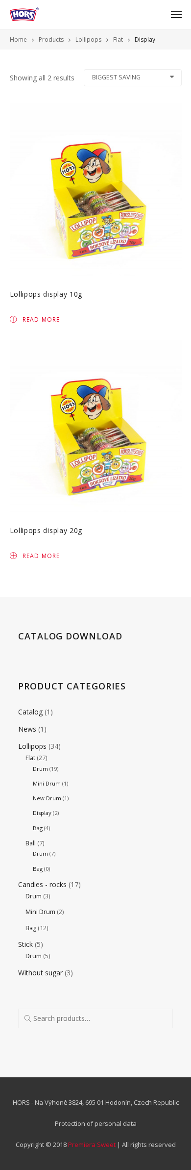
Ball (30, 843)
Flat (30, 758)
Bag (38, 828)
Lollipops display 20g (46, 530)
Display (42, 812)
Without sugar (40, 972)
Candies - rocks (42, 884)
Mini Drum (47, 783)
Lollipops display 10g (46, 294)
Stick (25, 944)
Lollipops (32, 746)
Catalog (30, 711)
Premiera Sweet (92, 1144)
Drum (40, 768)
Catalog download (70, 636)
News (27, 729)
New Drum (47, 798)
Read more (41, 319)
